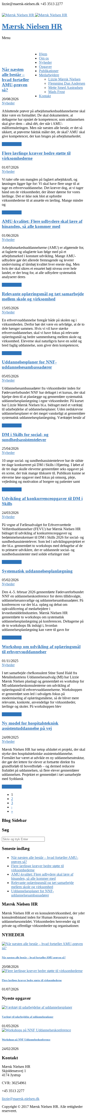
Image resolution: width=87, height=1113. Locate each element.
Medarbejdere (49, 75)
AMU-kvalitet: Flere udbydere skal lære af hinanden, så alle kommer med (42, 876)
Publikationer (48, 71)
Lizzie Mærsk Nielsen (64, 79)
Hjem (43, 54)
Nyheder (45, 62)
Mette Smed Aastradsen (65, 88)
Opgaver (45, 67)
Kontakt (45, 96)
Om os (44, 58)
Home (6, 61)
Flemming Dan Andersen (66, 83)
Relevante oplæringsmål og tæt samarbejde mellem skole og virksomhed (42, 885)
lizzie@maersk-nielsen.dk (20, 1099)
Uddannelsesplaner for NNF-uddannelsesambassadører (32, 893)
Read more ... (12, 144)
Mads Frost (56, 92)
